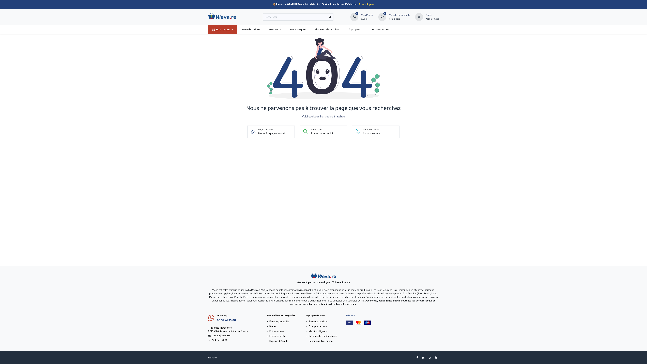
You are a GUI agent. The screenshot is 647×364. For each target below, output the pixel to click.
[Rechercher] (330, 17)
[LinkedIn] (423, 357)
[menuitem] (222, 29)
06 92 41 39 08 (226, 320)
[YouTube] (436, 357)
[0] (354, 17)
